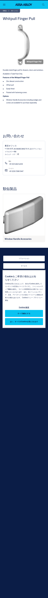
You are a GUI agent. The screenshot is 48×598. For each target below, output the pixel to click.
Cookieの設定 (24, 307)
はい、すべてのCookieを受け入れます (24, 322)
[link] (6, 11)
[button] (14, 11)
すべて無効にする (24, 313)
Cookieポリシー (27, 297)
